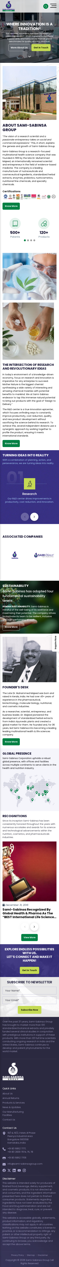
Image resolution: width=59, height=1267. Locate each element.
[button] (25, 240)
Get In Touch (41, 47)
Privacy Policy (17, 1255)
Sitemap (31, 1255)
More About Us (19, 47)
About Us (8, 1093)
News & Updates (12, 1107)
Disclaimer (43, 1255)
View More (30, 937)
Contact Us (9, 1119)
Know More (11, 206)
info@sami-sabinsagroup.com (25, 1163)
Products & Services (14, 1102)
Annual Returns (11, 1098)
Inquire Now (55, 642)
